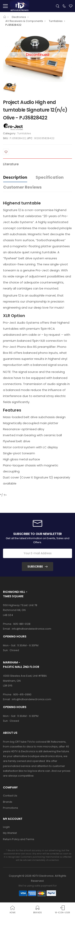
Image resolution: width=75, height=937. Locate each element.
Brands (7, 802)
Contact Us (10, 795)
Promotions (10, 808)
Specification (50, 177)
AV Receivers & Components (24, 21)
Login (6, 827)
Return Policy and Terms (18, 839)
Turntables (56, 21)
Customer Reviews (22, 187)
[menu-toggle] (5, 6)
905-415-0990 (22, 694)
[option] (10, 87)
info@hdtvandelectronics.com (31, 629)
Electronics (19, 17)
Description (15, 177)
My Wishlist (10, 833)
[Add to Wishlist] (6, 152)
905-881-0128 (21, 624)
